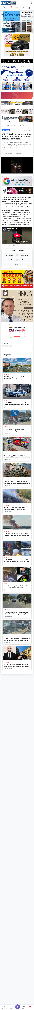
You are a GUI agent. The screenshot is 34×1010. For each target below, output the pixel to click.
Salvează (28, 130)
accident (5, 346)
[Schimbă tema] (29, 7)
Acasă (3, 125)
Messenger (25, 255)
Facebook (10, 255)
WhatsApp (10, 260)
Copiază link (18, 264)
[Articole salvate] (17, 7)
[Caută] (4, 7)
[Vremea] (23, 7)
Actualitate (9, 125)
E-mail (25, 260)
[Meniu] (31, 2)
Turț (10, 346)
